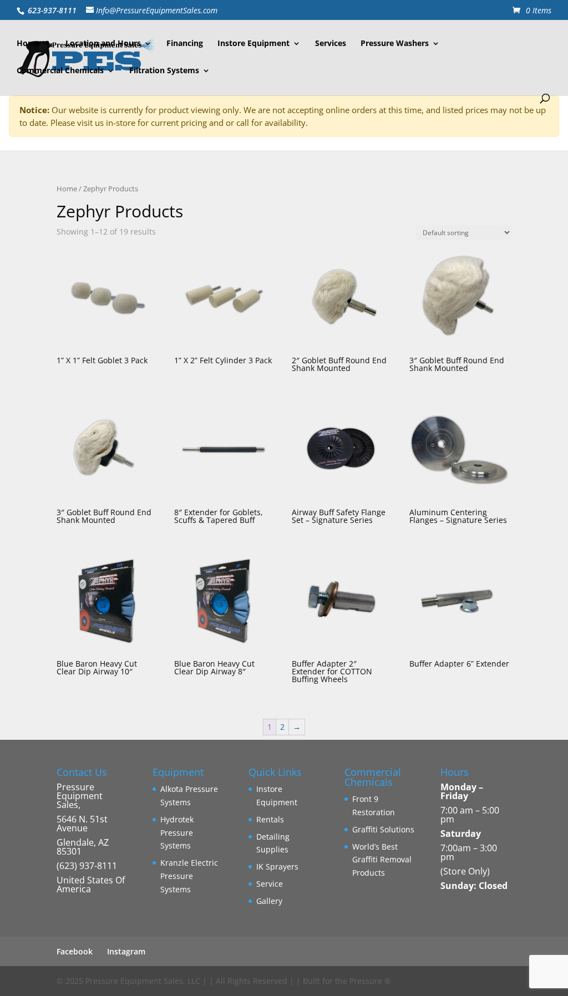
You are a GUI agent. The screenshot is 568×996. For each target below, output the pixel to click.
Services (330, 43)
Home (28, 43)
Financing (184, 43)
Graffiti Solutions (383, 829)
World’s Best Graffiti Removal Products (382, 859)
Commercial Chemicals (60, 71)
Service (269, 883)
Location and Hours (103, 43)
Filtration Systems (164, 71)
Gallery (269, 901)
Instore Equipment (253, 43)
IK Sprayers (277, 866)
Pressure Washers (395, 43)
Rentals (270, 819)
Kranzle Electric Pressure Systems (189, 876)
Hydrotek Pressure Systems (177, 832)
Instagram (126, 951)
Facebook (75, 951)
